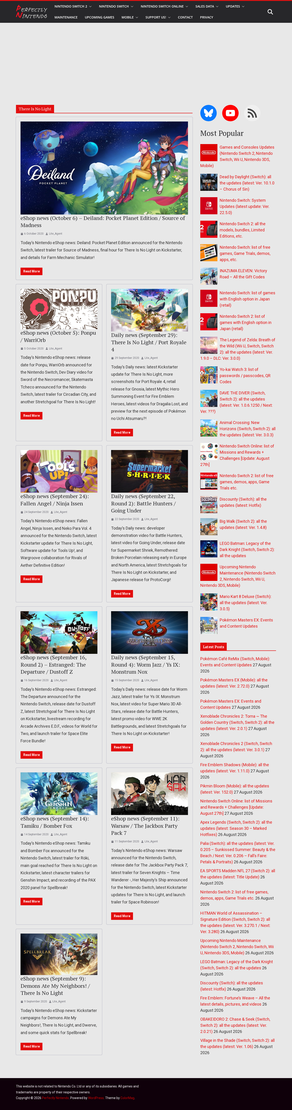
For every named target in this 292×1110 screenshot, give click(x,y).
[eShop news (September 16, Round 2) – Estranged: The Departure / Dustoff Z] (59, 632)
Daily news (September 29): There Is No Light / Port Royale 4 (148, 342)
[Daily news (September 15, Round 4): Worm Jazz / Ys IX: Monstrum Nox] (149, 632)
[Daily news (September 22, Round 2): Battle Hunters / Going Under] (149, 471)
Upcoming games (99, 17)
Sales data (205, 6)
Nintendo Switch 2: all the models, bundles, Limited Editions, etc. (243, 229)
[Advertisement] (146, 57)
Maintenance (66, 17)
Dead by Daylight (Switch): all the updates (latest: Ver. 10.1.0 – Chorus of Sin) (247, 182)
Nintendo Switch (114, 6)
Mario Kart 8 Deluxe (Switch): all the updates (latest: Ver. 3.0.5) (245, 602)
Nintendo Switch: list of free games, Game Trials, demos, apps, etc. (245, 253)
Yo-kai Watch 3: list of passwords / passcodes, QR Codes (245, 375)
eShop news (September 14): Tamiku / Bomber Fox (55, 822)
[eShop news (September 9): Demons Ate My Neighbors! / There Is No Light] (59, 954)
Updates (233, 6)
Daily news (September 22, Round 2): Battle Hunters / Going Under (143, 503)
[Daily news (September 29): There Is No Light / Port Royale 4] (149, 310)
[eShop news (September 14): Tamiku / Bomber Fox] (59, 793)
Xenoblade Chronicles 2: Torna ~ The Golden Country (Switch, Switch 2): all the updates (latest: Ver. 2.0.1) (237, 722)
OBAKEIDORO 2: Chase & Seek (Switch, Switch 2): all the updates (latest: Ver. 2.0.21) (235, 1025)
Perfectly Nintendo (55, 1098)
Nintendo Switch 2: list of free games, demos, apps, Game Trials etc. (247, 481)
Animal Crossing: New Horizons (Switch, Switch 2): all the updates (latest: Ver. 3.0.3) (248, 428)
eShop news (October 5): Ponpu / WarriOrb (58, 336)
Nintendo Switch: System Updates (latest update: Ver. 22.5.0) (244, 206)
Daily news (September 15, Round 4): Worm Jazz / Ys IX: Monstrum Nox (145, 664)
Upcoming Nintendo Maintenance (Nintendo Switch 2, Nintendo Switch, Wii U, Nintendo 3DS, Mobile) (237, 946)
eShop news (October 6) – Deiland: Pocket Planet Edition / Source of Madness (103, 221)
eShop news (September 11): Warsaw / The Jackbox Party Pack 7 (145, 825)
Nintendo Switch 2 (71, 6)
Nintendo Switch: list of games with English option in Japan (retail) (247, 299)
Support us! (156, 17)
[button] (89, 6)
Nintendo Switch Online (162, 6)
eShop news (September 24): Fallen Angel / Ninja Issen (55, 499)
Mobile (128, 17)
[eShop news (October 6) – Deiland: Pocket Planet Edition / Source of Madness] (104, 168)
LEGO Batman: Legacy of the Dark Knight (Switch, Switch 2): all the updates (247, 549)
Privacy (206, 17)
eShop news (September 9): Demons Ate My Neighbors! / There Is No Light (55, 985)
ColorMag (127, 1098)
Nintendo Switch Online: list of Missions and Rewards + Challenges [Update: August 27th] (236, 807)
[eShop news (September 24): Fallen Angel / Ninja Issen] (59, 471)
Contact (185, 17)
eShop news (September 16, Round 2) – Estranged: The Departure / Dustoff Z (53, 664)
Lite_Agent (55, 233)
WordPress (96, 1098)
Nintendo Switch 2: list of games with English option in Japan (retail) (245, 322)
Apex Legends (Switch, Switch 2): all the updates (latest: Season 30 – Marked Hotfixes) (236, 828)
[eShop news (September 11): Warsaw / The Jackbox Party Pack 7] (149, 793)
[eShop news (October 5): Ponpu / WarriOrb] (59, 309)
